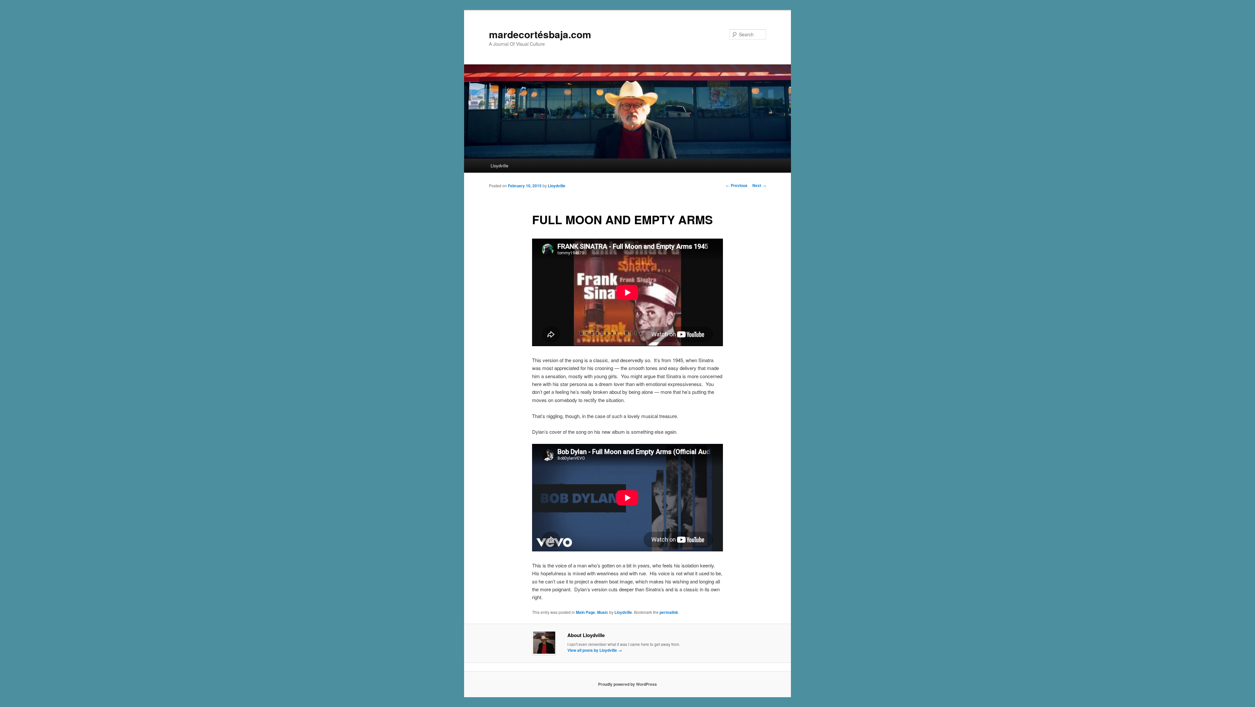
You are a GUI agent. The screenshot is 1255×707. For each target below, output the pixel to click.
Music (602, 612)
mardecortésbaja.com (540, 34)
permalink (669, 612)
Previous (736, 185)
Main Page (585, 612)
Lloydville (499, 165)
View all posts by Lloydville (594, 650)
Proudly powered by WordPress (627, 684)
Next (759, 185)
